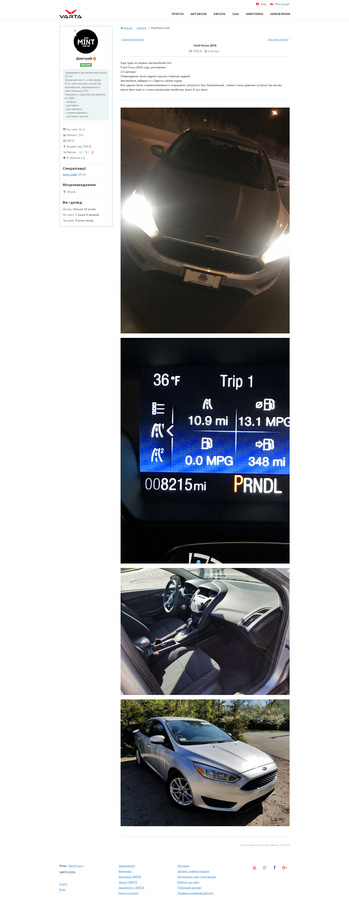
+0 (80, 152)
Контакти (183, 865)
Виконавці (125, 871)
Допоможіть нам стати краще (197, 876)
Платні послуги (128, 893)
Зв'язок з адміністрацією (193, 871)
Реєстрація (282, 4)
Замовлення (280, 14)
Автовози (198, 14)
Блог (62, 889)
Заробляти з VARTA (131, 887)
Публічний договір (189, 887)
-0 (92, 152)
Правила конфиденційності (195, 893)
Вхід (263, 4)
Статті (63, 884)
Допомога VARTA (130, 876)
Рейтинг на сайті (188, 882)
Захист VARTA (128, 882)
